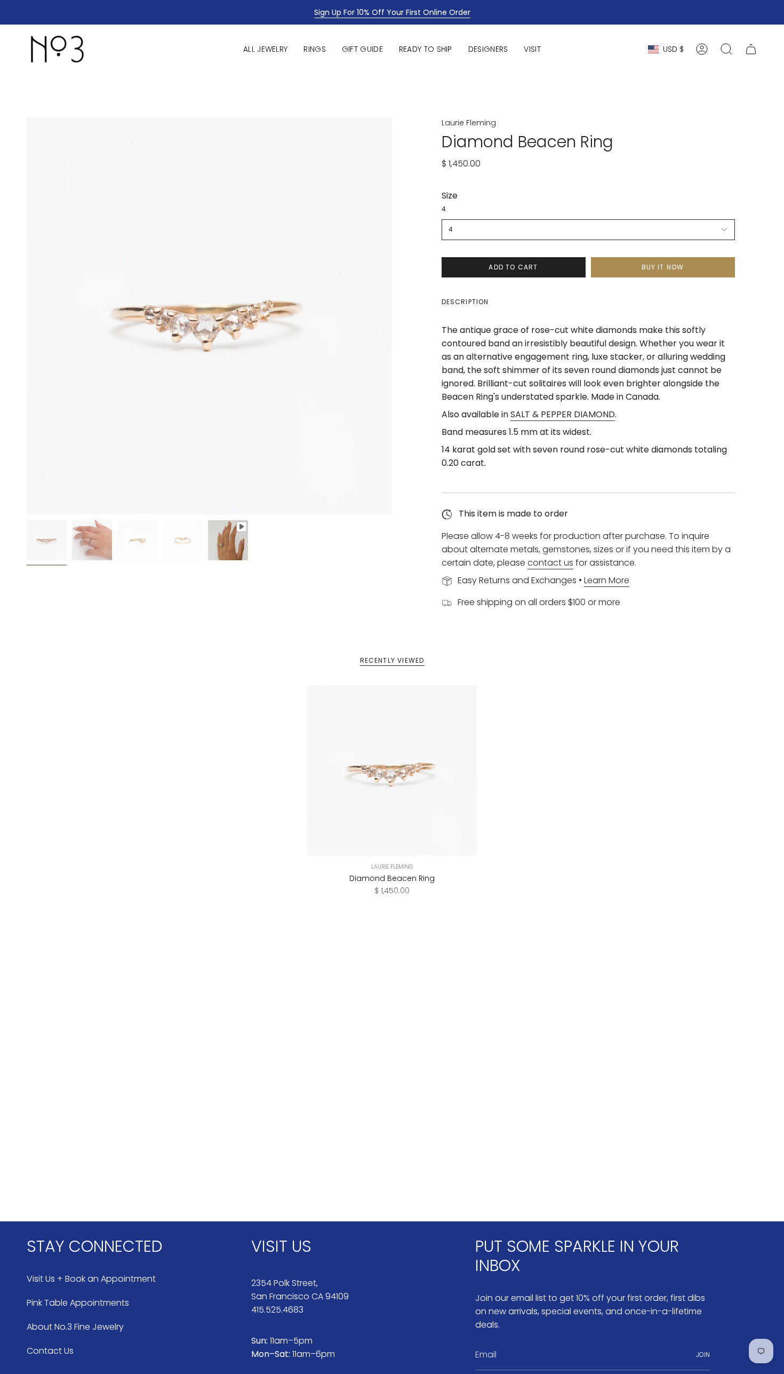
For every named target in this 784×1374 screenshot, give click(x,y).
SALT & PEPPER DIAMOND (562, 414)
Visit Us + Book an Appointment (91, 1279)
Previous (26, 316)
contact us (550, 563)
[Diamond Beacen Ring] (392, 770)
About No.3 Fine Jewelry (75, 1327)
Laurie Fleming (469, 122)
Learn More (606, 580)
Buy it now (663, 267)
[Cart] (751, 49)
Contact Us (50, 1351)
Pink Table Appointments (78, 1303)
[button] (265, 49)
